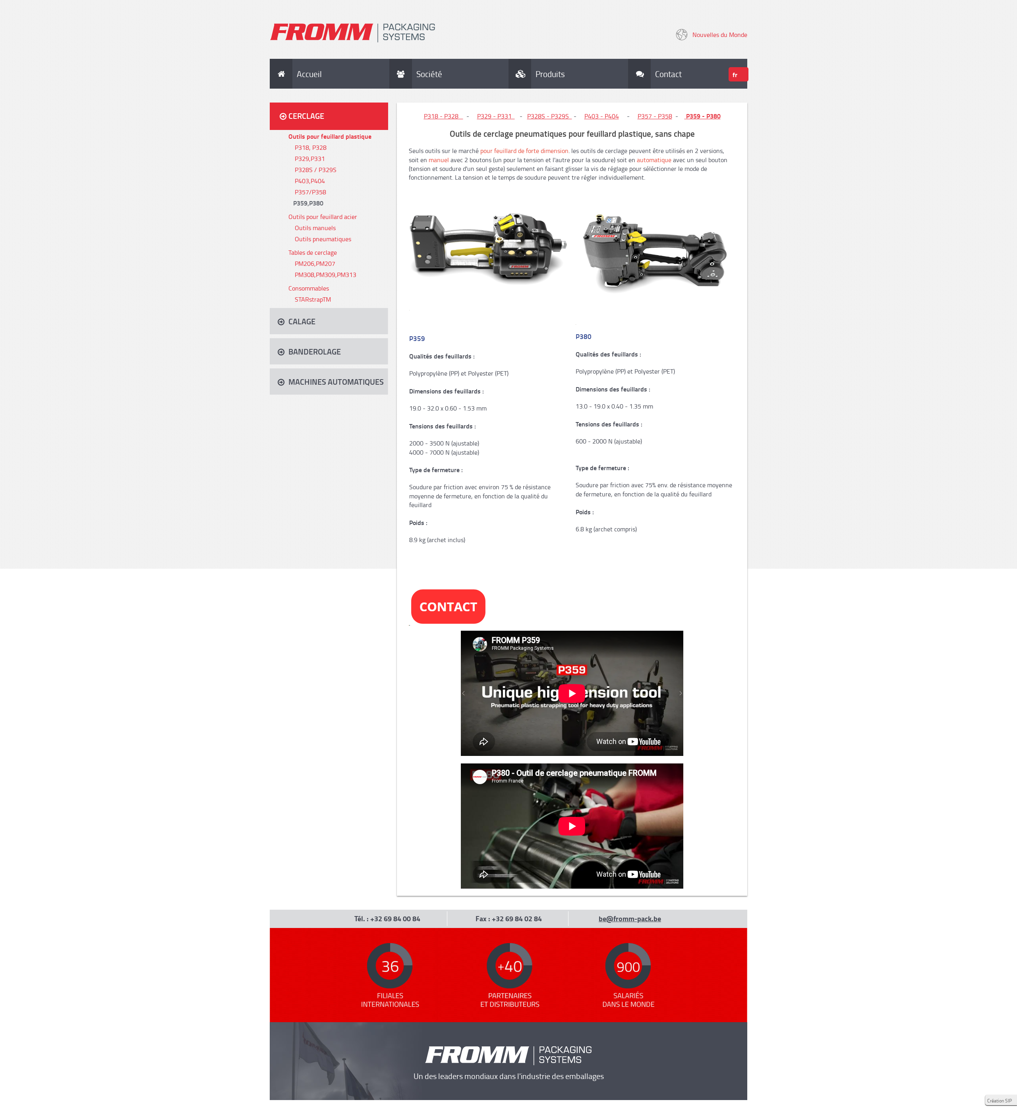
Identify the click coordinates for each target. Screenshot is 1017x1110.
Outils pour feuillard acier (322, 216)
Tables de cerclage (312, 252)
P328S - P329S (549, 116)
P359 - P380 (703, 115)
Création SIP (999, 1100)
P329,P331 (310, 158)
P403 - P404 (601, 116)
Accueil (309, 73)
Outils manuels (315, 227)
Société (429, 73)
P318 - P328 (443, 116)
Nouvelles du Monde (719, 34)
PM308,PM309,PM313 (325, 274)
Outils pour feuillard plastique (329, 136)
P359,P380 (308, 202)
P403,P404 (310, 180)
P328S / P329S (315, 169)
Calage (301, 321)
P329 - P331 (496, 116)
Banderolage (314, 351)
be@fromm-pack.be (630, 918)
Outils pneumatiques (323, 238)
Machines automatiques (336, 381)
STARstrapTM (313, 299)
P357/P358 (310, 192)
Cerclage (306, 115)
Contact (665, 73)
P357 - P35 (653, 116)
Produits (550, 73)
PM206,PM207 (315, 263)
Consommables (308, 288)
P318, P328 (311, 147)
